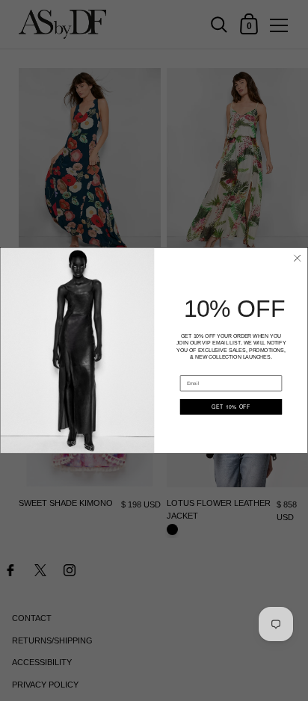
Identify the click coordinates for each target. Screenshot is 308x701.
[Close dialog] (297, 258)
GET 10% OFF (231, 406)
